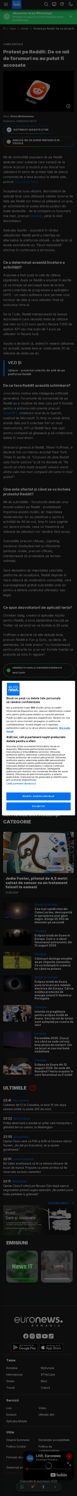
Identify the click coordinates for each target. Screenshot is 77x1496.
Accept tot (38, 806)
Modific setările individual (38, 796)
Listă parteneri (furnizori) (21, 783)
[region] (38, 748)
